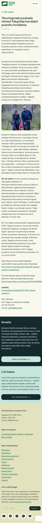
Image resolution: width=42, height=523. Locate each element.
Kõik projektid (6, 437)
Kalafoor (4, 480)
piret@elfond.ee (15, 308)
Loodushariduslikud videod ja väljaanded (17, 434)
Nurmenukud (6, 477)
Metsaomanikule (7, 468)
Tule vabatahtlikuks (19, 397)
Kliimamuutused (7, 459)
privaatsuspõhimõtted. (23, 502)
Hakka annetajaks (19, 359)
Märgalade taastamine (10, 456)
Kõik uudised (8, 12)
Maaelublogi (6, 453)
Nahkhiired (5, 465)
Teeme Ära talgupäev (9, 474)
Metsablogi (5, 450)
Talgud (4, 462)
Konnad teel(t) (6, 471)
